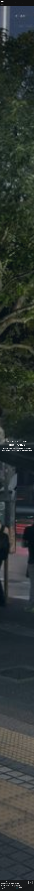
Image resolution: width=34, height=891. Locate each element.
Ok (30, 882)
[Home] (19, 2)
